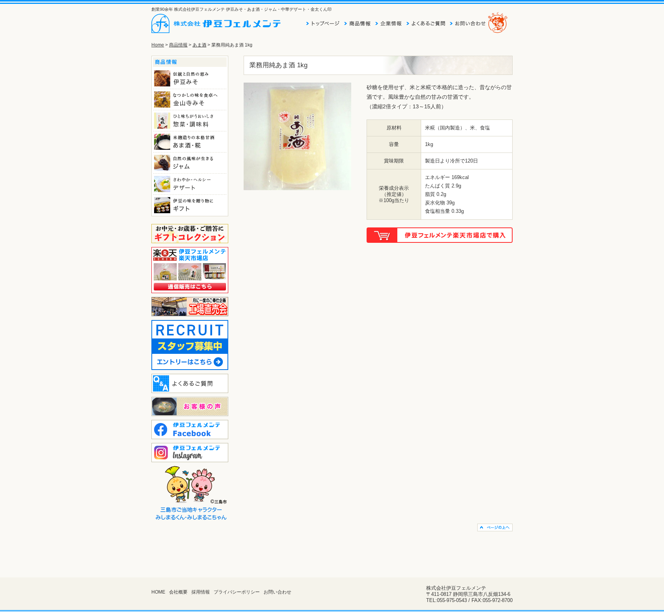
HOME (158, 592)
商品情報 (178, 45)
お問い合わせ (277, 592)
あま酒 (199, 45)
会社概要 (178, 592)
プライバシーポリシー (237, 592)
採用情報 (200, 592)
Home (157, 45)
